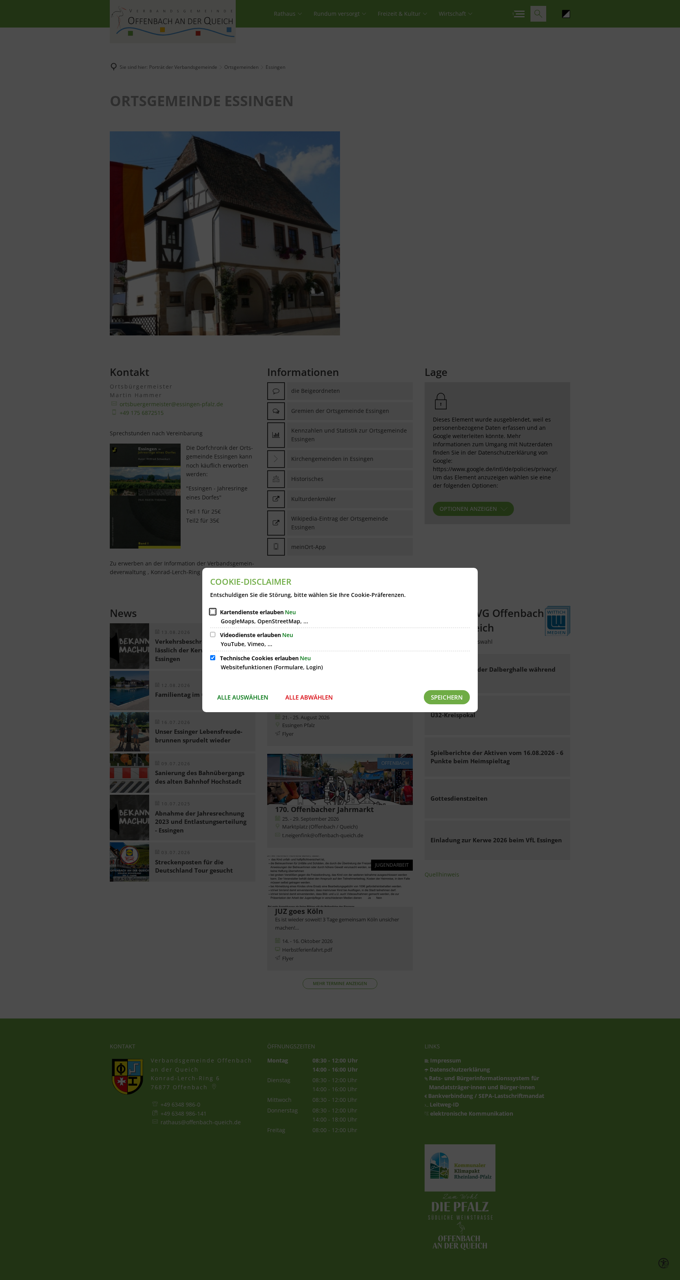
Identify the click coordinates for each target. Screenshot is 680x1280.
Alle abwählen (309, 697)
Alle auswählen (242, 697)
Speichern (447, 697)
